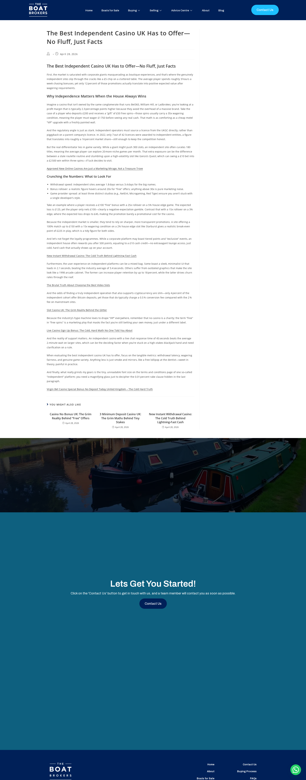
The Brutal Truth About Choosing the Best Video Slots (78, 285)
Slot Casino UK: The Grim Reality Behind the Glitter (77, 310)
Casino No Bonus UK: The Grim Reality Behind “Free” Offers (70, 416)
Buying (132, 10)
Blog (221, 10)
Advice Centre (180, 10)
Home (89, 10)
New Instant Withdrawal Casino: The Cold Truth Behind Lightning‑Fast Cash (92, 255)
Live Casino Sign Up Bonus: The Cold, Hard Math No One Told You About (89, 330)
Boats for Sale (110, 10)
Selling (154, 10)
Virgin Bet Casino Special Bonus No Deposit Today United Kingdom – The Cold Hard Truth (100, 389)
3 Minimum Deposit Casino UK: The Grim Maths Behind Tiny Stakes (120, 418)
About (205, 10)
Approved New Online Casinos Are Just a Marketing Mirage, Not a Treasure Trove (95, 168)
